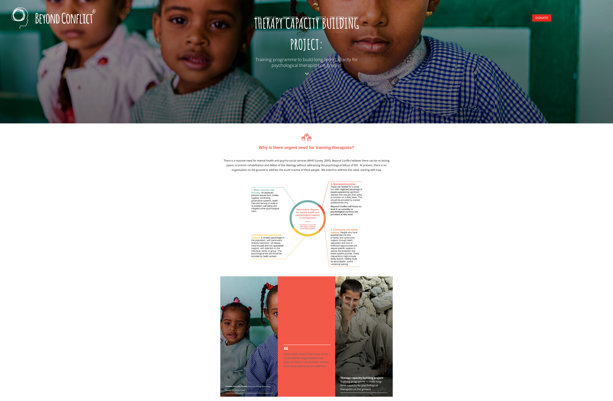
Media (305, 18)
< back (224, 130)
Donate (541, 18)
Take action (337, 18)
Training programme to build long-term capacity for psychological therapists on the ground (362, 383)
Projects (321, 18)
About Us (270, 18)
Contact (353, 18)
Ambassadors (290, 18)
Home (258, 18)
